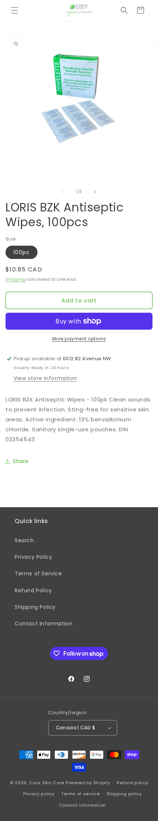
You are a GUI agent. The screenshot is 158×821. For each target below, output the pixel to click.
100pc (21, 252)
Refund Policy (33, 590)
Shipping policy (124, 794)
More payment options (79, 339)
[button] (15, 10)
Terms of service (80, 794)
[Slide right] (95, 192)
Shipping (15, 279)
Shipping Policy (35, 607)
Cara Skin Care (46, 783)
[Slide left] (63, 192)
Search (24, 540)
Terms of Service (38, 573)
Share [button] (21, 461)
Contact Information (43, 623)
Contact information (82, 805)
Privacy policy (39, 794)
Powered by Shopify (88, 783)
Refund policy (132, 783)
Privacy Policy (33, 557)
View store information (45, 378)
